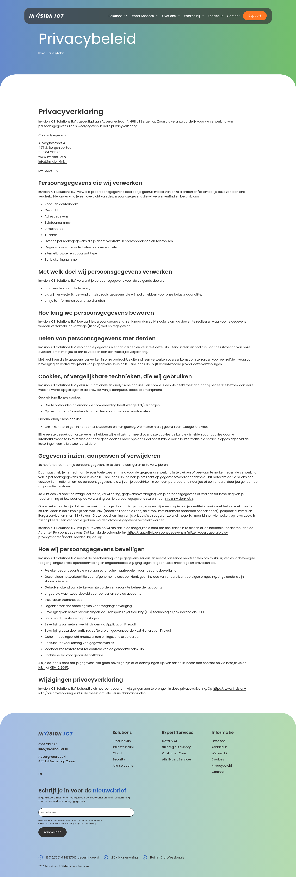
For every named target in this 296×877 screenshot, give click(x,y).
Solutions (115, 16)
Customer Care (174, 753)
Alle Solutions (123, 765)
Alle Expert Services (177, 759)
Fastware (83, 866)
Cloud (117, 753)
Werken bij (192, 16)
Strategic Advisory (176, 747)
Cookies (218, 759)
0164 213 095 (47, 744)
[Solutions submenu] (125, 15)
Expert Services (142, 16)
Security (119, 759)
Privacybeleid (222, 765)
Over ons (169, 16)
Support (254, 16)
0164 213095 (59, 667)
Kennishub (216, 16)
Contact (233, 16)
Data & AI (169, 741)
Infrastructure (123, 747)
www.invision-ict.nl (52, 157)
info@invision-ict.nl (52, 161)
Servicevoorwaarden (54, 823)
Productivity (122, 741)
